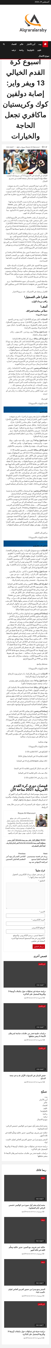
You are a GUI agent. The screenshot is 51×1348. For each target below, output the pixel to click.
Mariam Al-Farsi (33, 998)
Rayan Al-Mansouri (33, 147)
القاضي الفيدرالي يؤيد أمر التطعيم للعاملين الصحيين (16, 856)
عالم (21, 44)
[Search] (3, 44)
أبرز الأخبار (31, 44)
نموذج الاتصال (44, 56)
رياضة (21, 50)
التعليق (41, 880)
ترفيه (14, 50)
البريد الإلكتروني (38, 919)
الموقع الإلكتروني (38, 927)
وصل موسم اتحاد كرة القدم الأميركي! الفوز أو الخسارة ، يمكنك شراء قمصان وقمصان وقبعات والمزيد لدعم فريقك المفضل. (26, 797)
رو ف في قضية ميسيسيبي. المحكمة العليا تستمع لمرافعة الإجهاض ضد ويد (37, 857)
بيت (39, 44)
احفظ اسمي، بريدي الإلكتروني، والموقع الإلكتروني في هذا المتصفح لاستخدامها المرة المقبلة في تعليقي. (28, 938)
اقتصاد (13, 44)
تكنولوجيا (30, 50)
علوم (39, 50)
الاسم (42, 911)
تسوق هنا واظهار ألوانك (22, 800)
